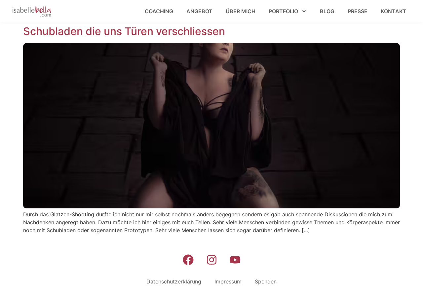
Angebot (199, 11)
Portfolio (283, 11)
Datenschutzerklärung (173, 281)
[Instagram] (211, 260)
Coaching (159, 11)
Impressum (228, 281)
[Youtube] (235, 260)
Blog (327, 11)
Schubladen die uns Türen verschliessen (124, 31)
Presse (357, 11)
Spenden (266, 281)
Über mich (240, 11)
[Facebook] (188, 260)
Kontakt (393, 11)
